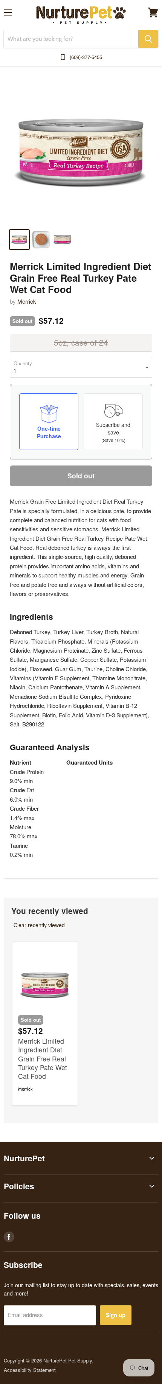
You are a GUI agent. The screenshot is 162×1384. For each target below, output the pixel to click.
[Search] (148, 39)
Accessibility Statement (30, 1369)
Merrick (26, 301)
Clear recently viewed (39, 925)
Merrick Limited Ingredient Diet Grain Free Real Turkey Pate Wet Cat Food (42, 1058)
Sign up (115, 1315)
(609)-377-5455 (86, 57)
